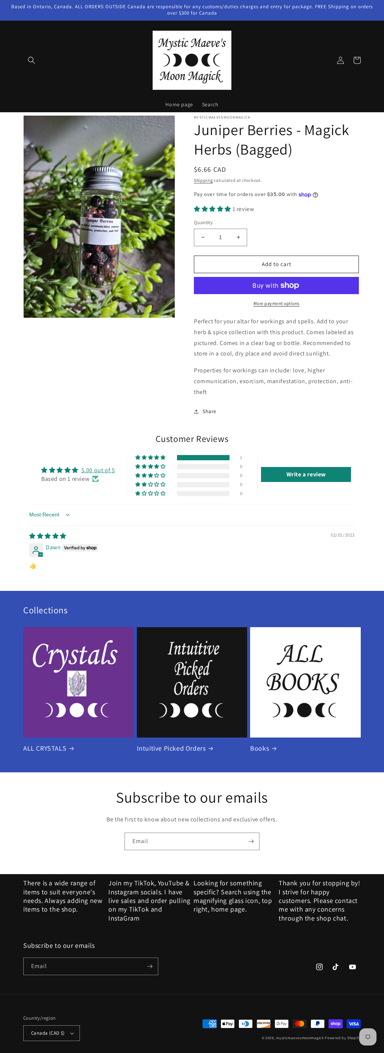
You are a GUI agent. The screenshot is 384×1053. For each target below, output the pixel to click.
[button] (31, 60)
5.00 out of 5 (98, 470)
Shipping (203, 180)
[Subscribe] (251, 841)
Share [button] (209, 411)
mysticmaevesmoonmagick (300, 1037)
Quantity (203, 222)
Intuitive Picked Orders (171, 748)
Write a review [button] (306, 474)
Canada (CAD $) (48, 1033)
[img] (47, 536)
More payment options (277, 303)
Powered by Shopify (343, 1037)
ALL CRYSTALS (44, 748)
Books (259, 748)
